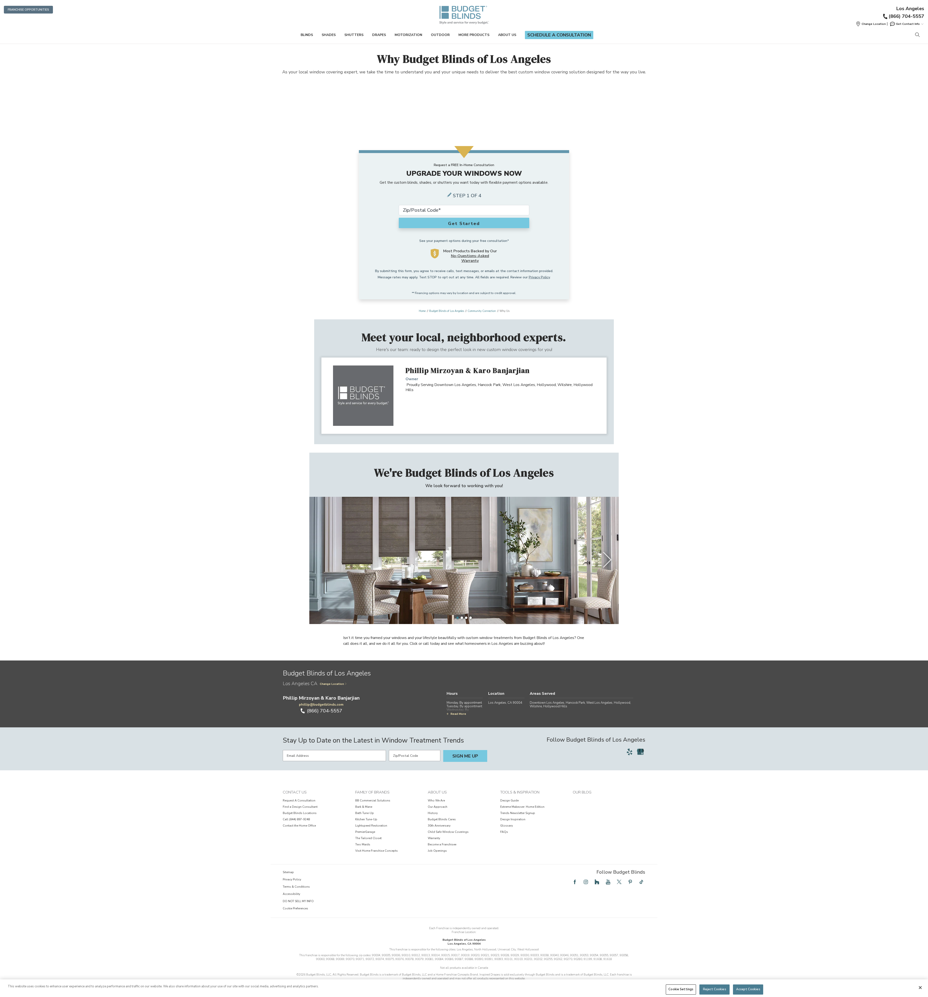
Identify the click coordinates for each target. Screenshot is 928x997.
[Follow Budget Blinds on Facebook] (575, 882)
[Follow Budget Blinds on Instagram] (586, 882)
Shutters (353, 35)
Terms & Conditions (296, 887)
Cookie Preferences (295, 908)
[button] (871, 23)
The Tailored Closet (368, 838)
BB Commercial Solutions (372, 800)
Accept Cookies (748, 989)
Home (422, 311)
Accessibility (291, 894)
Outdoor (440, 35)
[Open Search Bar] (917, 35)
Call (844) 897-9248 (296, 819)
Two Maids (362, 844)
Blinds (307, 35)
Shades (329, 35)
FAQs (504, 832)
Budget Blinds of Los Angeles (446, 311)
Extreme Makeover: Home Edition (522, 807)
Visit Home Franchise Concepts (376, 851)
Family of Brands (372, 792)
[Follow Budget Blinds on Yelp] (629, 751)
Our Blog (582, 792)
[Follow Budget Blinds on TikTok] (641, 882)
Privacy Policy (539, 277)
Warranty (434, 838)
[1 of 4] (457, 618)
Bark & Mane (363, 807)
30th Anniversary (439, 826)
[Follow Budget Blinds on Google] (640, 751)
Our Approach (437, 807)
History (433, 813)
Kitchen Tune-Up (366, 819)
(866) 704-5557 (906, 16)
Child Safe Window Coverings (448, 832)
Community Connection (482, 311)
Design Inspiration (512, 819)
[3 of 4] (466, 618)
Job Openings (437, 851)
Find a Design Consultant (300, 807)
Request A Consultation (299, 800)
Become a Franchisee (442, 844)
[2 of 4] (462, 618)
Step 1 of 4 (467, 195)
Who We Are (436, 800)
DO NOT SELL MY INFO (298, 901)
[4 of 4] (470, 618)
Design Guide (509, 800)
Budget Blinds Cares (442, 819)
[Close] (920, 987)
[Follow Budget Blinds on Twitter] (619, 882)
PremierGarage (365, 832)
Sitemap (288, 872)
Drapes (379, 35)
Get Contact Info (908, 24)
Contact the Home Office (299, 826)
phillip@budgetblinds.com (321, 704)
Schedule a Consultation (559, 35)
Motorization (408, 35)
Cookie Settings (680, 989)
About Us (507, 35)
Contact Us (295, 792)
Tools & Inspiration (519, 792)
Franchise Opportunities (28, 10)
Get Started (464, 223)
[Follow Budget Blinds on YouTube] (608, 882)
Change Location (332, 684)
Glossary (506, 826)
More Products (473, 35)
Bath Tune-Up (364, 813)
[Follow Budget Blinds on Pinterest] (630, 882)
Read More (458, 714)
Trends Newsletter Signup (517, 813)
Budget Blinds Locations (300, 813)
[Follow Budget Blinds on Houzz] (597, 882)
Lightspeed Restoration (371, 826)
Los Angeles (910, 9)
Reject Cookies (714, 989)
